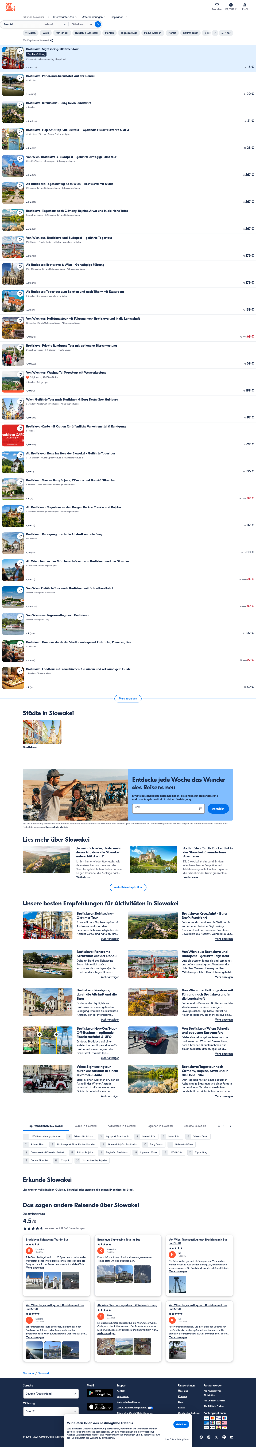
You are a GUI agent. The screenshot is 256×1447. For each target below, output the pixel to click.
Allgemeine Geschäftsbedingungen (135, 1413)
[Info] (52, 40)
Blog (180, 1402)
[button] (128, 58)
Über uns (183, 1390)
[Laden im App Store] (100, 1407)
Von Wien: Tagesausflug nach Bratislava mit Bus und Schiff (198, 1241)
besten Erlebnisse (111, 1189)
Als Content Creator (214, 1400)
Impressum (123, 1396)
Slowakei (72, 1189)
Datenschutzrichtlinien (57, 827)
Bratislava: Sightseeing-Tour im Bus (47, 1239)
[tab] (46, 1126)
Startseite (28, 1373)
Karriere (182, 1396)
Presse (181, 1407)
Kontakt (121, 1390)
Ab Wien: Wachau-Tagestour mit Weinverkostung (127, 1305)
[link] (128, 58)
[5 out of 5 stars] (56, 1244)
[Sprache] (231, 5)
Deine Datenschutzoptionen (132, 1407)
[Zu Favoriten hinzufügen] (20, 51)
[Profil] (245, 5)
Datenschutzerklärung (128, 1402)
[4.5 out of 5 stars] (33, 1228)
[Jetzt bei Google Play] (100, 1393)
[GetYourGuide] (10, 7)
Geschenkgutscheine (189, 1413)
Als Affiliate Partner (214, 1406)
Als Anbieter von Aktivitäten (213, 1393)
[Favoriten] (217, 5)
